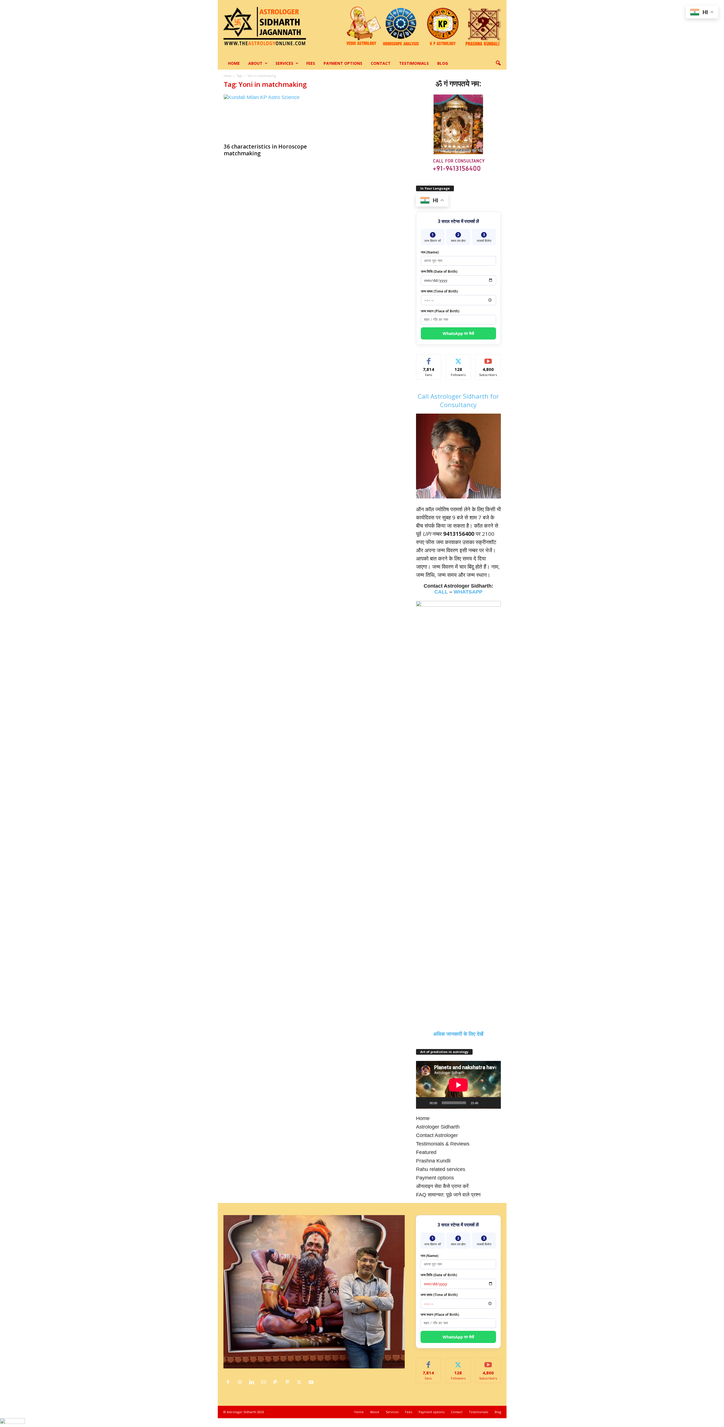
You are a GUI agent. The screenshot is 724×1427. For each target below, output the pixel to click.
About (255, 63)
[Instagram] (241, 1382)
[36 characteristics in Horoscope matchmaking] (266, 117)
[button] (498, 63)
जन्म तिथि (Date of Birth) (439, 271)
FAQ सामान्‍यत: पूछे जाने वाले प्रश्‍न (448, 1195)
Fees (310, 63)
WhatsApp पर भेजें (458, 333)
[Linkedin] (253, 1382)
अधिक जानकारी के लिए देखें (458, 1034)
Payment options (343, 63)
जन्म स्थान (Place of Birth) (440, 311)
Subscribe (488, 358)
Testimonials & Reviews (442, 1144)
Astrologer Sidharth (438, 1127)
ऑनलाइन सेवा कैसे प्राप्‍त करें (442, 1186)
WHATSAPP (468, 592)
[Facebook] (229, 1382)
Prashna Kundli (433, 1161)
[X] (301, 1382)
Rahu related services (440, 1169)
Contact (381, 63)
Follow (458, 358)
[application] (458, 1085)
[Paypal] (277, 1382)
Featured (426, 1152)
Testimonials (414, 63)
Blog (442, 63)
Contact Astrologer (437, 1135)
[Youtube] (312, 1382)
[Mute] (484, 1103)
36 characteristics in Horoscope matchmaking (265, 150)
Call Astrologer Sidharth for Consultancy (458, 400)
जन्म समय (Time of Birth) (439, 291)
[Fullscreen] (493, 1103)
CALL (441, 592)
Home (234, 63)
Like (428, 358)
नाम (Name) (430, 252)
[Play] (423, 1103)
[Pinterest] (289, 1382)
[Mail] (265, 1382)
